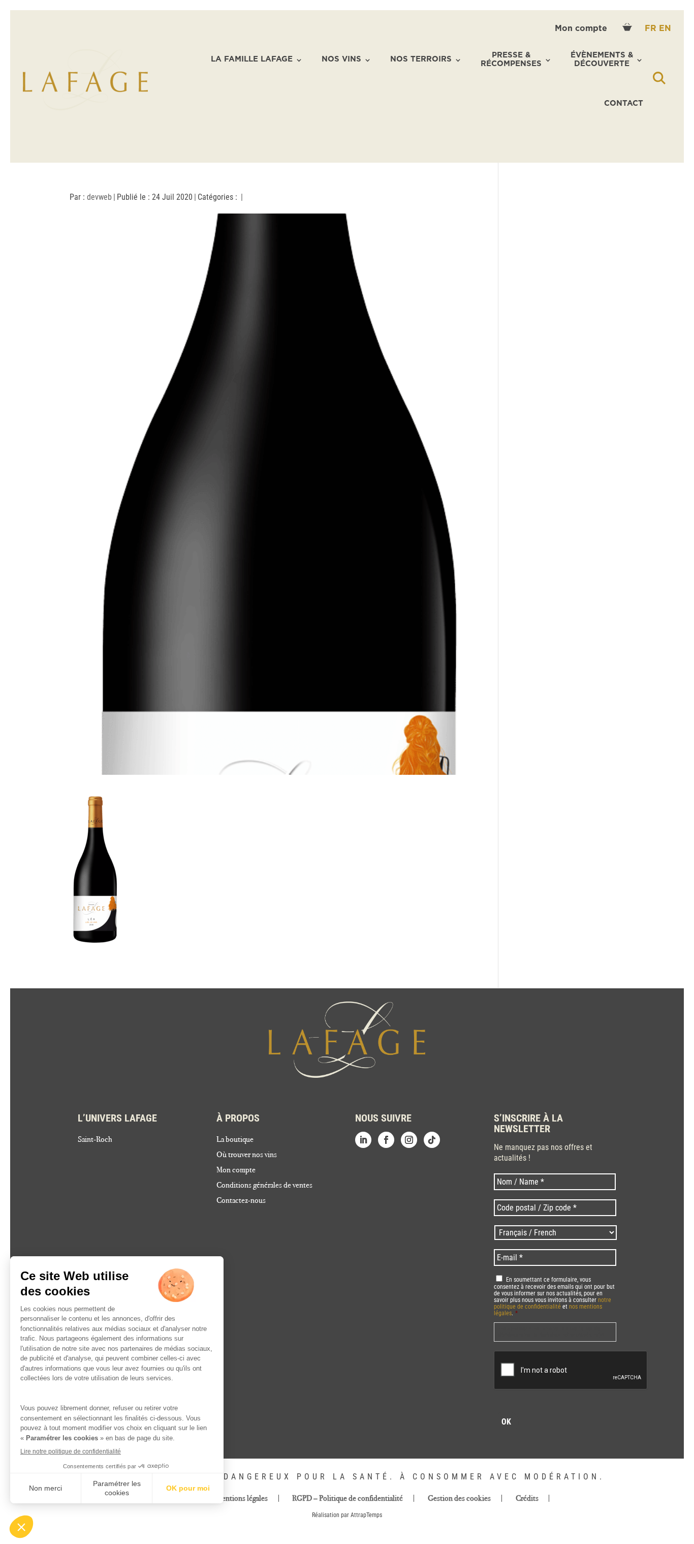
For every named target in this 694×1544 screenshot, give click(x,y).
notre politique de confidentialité (552, 1303)
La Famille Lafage (252, 59)
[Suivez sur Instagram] (409, 1140)
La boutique (235, 1140)
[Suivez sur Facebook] (386, 1140)
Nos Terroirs (421, 59)
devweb (99, 197)
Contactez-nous (241, 1201)
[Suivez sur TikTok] (432, 1140)
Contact (623, 103)
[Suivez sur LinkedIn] (363, 1140)
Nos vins (341, 59)
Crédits (527, 1498)
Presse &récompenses (511, 59)
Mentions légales (242, 1498)
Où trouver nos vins (246, 1155)
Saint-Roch (95, 1140)
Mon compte (582, 28)
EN (665, 28)
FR (652, 28)
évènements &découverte (602, 59)
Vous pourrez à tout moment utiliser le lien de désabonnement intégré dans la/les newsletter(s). (552, 1331)
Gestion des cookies (459, 1498)
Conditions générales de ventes (264, 1186)
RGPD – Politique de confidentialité (347, 1498)
